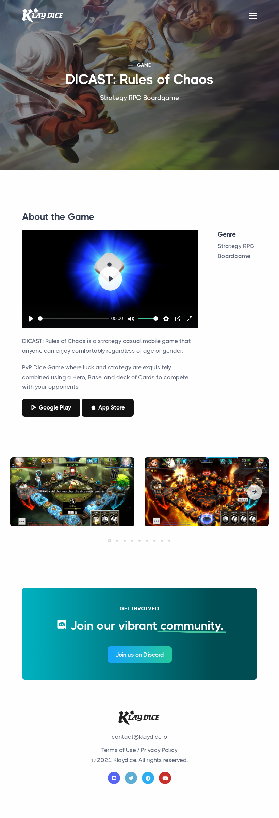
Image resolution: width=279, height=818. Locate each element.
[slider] (73, 318)
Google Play (55, 407)
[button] (254, 492)
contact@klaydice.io (139, 736)
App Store (111, 407)
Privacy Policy (159, 750)
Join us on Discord (140, 654)
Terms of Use (118, 750)
